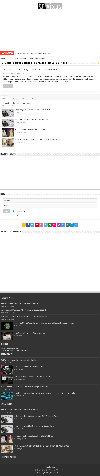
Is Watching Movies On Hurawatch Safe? (15, 350)
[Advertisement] (50, 29)
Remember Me (19, 211)
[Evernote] (50, 225)
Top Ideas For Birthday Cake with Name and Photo (31, 69)
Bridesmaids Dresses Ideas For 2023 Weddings (31, 129)
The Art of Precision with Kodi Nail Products (17, 103)
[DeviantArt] (68, 225)
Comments (22, 98)
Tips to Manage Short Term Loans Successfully (31, 119)
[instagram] (76, 225)
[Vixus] (50, 6)
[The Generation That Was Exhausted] (7, 336)
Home (4, 59)
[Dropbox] (63, 225)
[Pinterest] (37, 225)
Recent (4, 98)
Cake (19, 73)
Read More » (8, 86)
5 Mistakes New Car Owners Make (28, 366)
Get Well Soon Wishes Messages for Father (19, 360)
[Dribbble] (41, 225)
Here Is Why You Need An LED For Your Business (34, 376)
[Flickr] (54, 225)
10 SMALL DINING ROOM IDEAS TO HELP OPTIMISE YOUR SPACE (37, 139)
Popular (13, 98)
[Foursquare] (72, 225)
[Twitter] (32, 225)
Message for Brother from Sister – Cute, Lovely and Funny (25, 316)
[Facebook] (28, 225)
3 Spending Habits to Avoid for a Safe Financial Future (33, 53)
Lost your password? (10, 216)
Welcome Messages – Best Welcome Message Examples (24, 386)
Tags (31, 98)
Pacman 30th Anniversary (9, 349)
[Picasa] (59, 225)
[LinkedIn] (46, 225)
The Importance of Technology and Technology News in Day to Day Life (44, 393)
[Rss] (24, 225)
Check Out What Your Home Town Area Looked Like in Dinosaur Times (44, 323)
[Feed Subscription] (99, 64)
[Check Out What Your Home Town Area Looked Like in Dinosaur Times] (7, 326)
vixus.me (54, 467)
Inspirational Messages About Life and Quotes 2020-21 (24, 310)
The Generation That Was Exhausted (29, 333)
